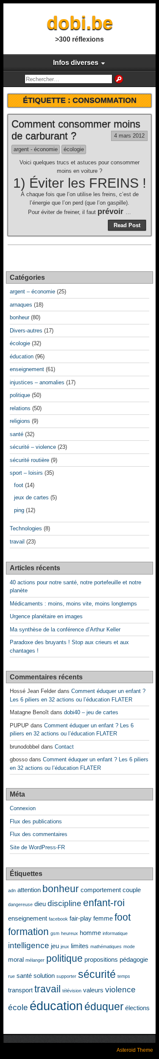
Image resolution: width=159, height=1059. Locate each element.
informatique (115, 933)
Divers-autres (26, 330)
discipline (64, 903)
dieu (40, 903)
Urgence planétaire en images (46, 616)
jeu (55, 945)
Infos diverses (75, 62)
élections (137, 1007)
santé (16, 434)
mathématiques (106, 946)
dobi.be (80, 22)
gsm (54, 933)
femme (103, 918)
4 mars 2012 (129, 135)
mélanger (35, 960)
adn (12, 890)
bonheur (19, 317)
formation (28, 932)
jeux (65, 946)
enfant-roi (104, 903)
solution (44, 975)
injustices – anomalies (37, 382)
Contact (64, 747)
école (18, 1007)
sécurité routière (29, 460)
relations (20, 408)
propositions (101, 959)
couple (132, 889)
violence (120, 989)
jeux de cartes (31, 497)
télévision (71, 990)
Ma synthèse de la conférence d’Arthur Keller (65, 629)
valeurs (93, 990)
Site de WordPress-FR (37, 847)
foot (18, 485)
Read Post (127, 225)
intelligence (28, 945)
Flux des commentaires (38, 834)
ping (19, 510)
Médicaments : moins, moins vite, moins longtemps (73, 603)
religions (20, 421)
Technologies (26, 528)
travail (17, 541)
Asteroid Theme (135, 1050)
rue (11, 976)
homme (90, 932)
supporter (66, 976)
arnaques (21, 304)
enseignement (27, 369)
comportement (101, 889)
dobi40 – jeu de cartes (91, 712)
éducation (21, 356)
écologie (74, 149)
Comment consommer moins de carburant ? (75, 130)
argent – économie (32, 291)
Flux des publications (36, 821)
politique (20, 395)
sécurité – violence (33, 447)
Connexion (23, 808)
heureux (69, 933)
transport (20, 990)
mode (129, 946)
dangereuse (20, 904)
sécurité (97, 974)
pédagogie (134, 959)
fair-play (81, 918)
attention (29, 889)
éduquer (103, 1006)
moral (16, 959)
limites (80, 945)
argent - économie (36, 149)
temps (123, 976)
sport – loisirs (26, 473)
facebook (58, 918)
